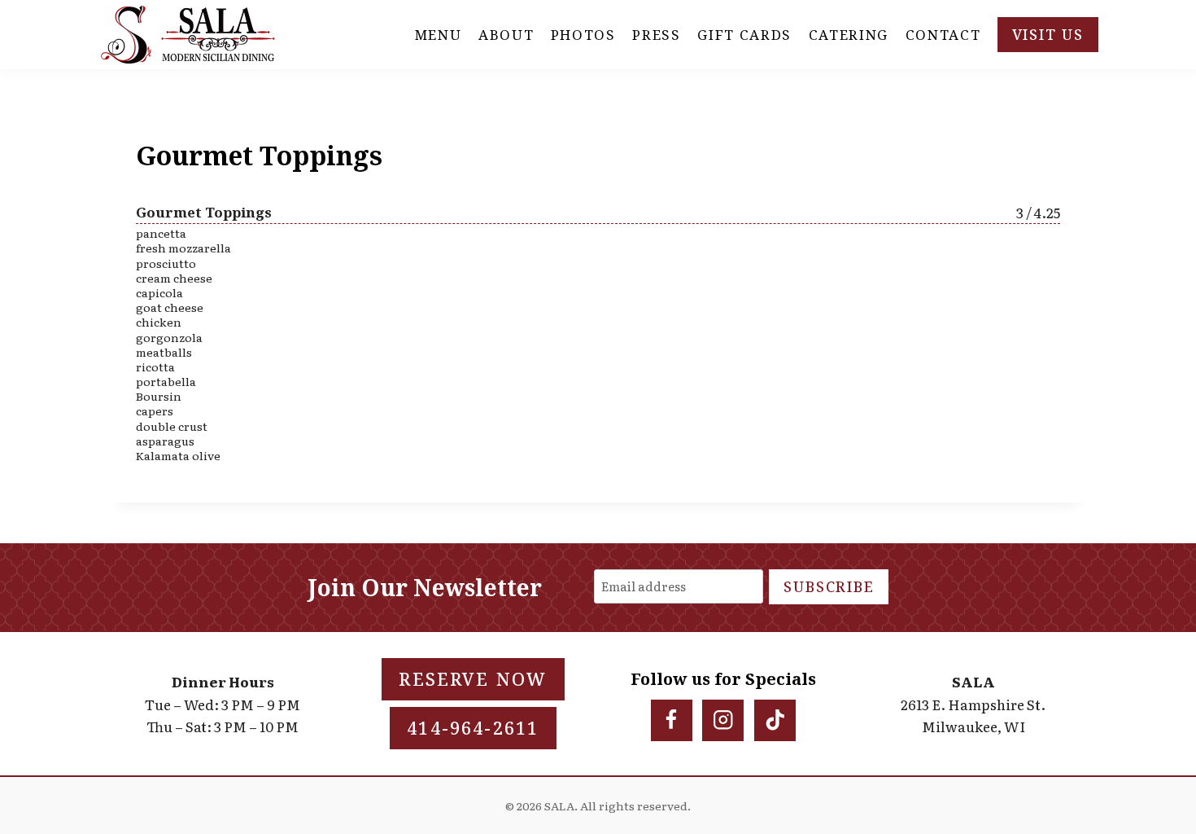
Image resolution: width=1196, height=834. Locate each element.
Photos (583, 34)
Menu (438, 34)
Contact (943, 34)
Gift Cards (744, 34)
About (506, 34)
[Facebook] (671, 720)
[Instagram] (723, 720)
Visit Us (1048, 34)
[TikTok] (775, 720)
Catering (849, 34)
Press (656, 34)
